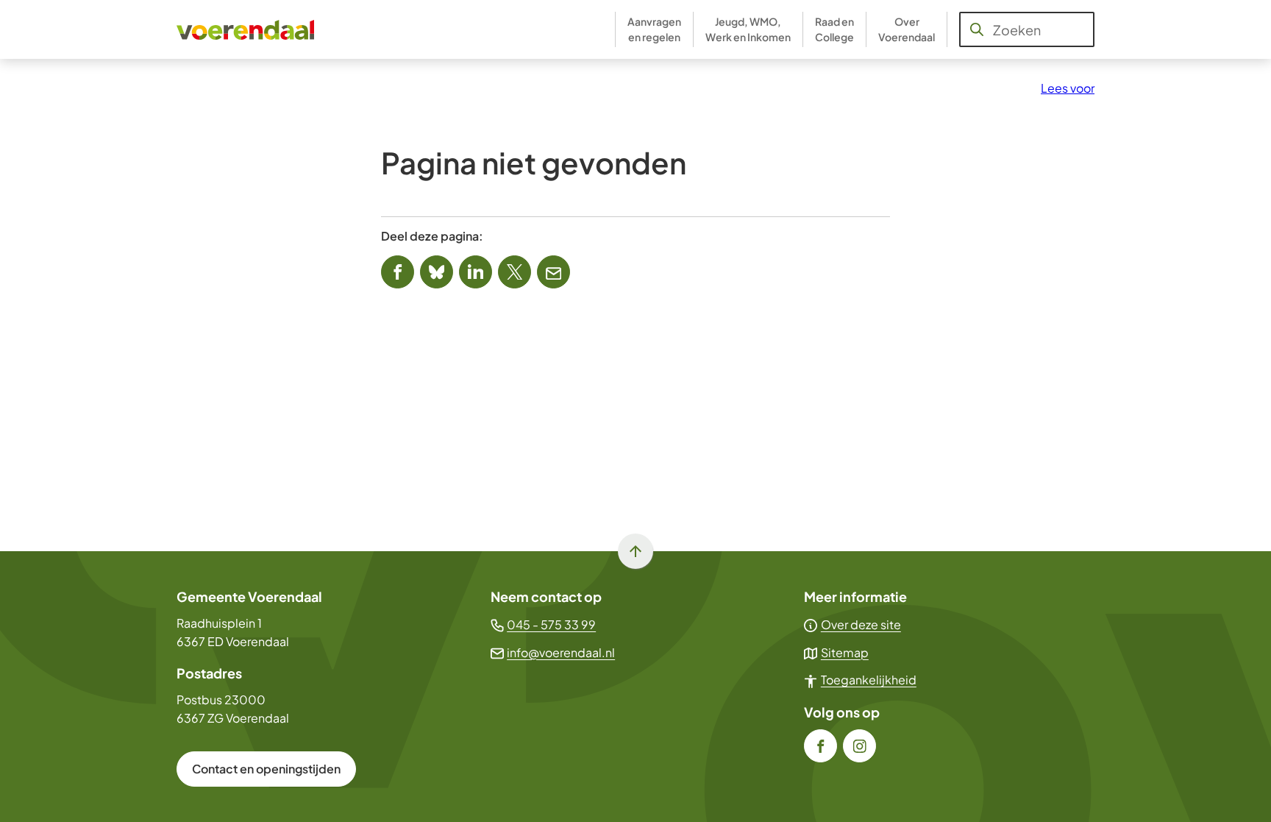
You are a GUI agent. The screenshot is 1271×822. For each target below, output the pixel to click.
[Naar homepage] (246, 29)
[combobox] (1026, 29)
